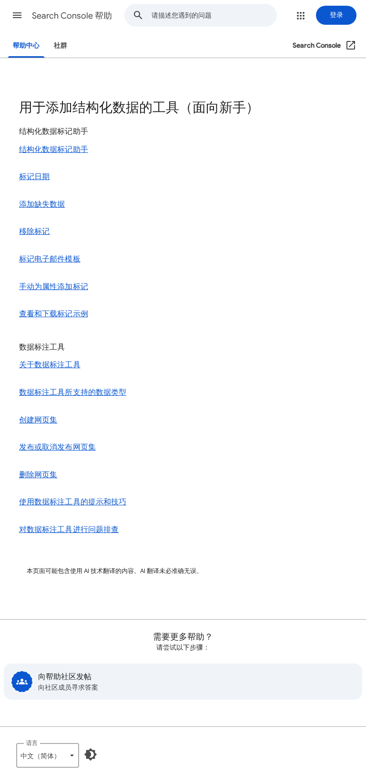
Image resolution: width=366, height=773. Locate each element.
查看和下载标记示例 (53, 314)
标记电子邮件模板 (50, 259)
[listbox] (47, 755)
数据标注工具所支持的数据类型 (72, 392)
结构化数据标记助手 (53, 149)
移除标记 (34, 231)
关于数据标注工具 (50, 365)
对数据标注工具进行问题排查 (69, 529)
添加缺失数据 (42, 204)
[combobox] (214, 15)
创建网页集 (38, 420)
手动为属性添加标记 (53, 286)
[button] (17, 15)
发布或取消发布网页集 (57, 447)
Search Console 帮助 (72, 15)
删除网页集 (38, 475)
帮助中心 (26, 45)
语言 (32, 742)
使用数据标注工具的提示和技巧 (72, 502)
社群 (60, 45)
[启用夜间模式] (90, 754)
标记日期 (34, 176)
